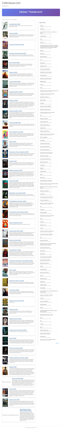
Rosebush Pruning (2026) (15, 318)
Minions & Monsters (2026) (15, 222)
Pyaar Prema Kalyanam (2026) (16, 44)
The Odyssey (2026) (14, 290)
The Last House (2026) (14, 81)
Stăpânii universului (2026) (15, 170)
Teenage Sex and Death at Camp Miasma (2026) (21, 260)
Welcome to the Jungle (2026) (16, 300)
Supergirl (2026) (13, 72)
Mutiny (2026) (12, 270)
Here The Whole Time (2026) (16, 132)
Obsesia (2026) (13, 161)
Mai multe (57, 343)
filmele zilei (14, 19)
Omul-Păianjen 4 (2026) (15, 250)
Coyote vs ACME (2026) (15, 122)
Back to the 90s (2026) (17, 378)
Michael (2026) (13, 367)
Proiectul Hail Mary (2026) (15, 111)
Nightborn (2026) (13, 100)
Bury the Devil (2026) (14, 62)
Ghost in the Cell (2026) (15, 240)
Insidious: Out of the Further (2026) (17, 330)
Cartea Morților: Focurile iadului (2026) (18, 212)
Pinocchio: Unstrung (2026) (16, 348)
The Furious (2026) (13, 180)
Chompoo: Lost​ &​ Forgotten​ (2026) (17, 53)
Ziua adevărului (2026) (14, 24)
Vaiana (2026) (12, 141)
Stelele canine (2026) (14, 399)
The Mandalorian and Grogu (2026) (17, 201)
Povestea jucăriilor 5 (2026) (16, 91)
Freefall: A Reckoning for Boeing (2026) (18, 357)
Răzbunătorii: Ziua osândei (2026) (17, 193)
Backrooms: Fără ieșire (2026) (16, 280)
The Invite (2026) (13, 33)
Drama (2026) (12, 389)
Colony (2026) (12, 338)
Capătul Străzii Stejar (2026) (16, 231)
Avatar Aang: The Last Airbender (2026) (19, 152)
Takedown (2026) (13, 309)
